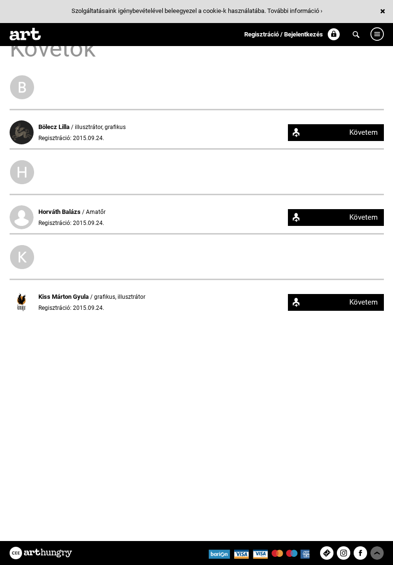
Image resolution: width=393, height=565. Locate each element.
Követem (363, 132)
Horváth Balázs (60, 211)
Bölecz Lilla (54, 126)
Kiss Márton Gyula (64, 296)
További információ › (294, 10)
